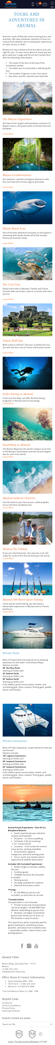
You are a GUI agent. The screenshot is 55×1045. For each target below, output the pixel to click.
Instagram (29, 946)
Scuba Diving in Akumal (18, 394)
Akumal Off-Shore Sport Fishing (23, 599)
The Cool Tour (11, 284)
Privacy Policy (8, 1008)
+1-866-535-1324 (10, 969)
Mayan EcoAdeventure (17, 175)
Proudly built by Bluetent (27, 1041)
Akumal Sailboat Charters (19, 498)
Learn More (8, 134)
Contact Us (7, 1003)
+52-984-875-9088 (25, 986)
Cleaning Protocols (11, 1011)
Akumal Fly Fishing (15, 548)
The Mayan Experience (17, 119)
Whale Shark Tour (14, 228)
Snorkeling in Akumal (16, 444)
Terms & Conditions (11, 1005)
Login (10, 1041)
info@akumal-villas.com (13, 971)
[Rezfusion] (40, 1034)
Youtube (36, 946)
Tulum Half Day (13, 340)
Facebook (22, 946)
